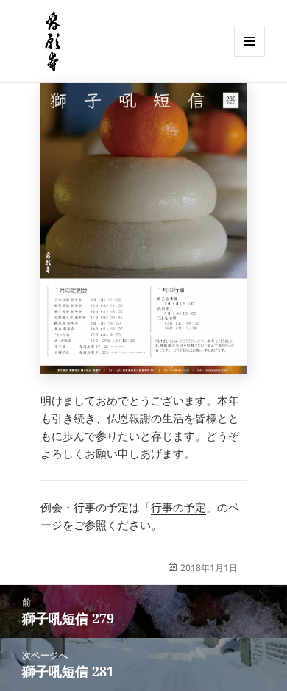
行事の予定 (178, 507)
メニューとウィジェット (249, 56)
